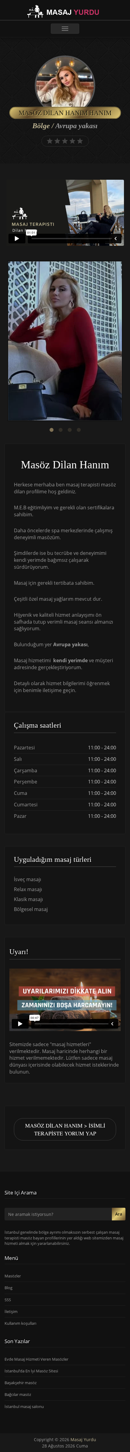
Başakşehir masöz (21, 1382)
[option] (65, 341)
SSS (8, 1299)
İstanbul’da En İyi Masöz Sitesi (31, 1371)
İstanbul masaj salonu (24, 1406)
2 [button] (60, 430)
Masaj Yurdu (83, 1439)
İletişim (11, 1311)
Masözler (13, 1276)
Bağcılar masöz (18, 1394)
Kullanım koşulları (20, 1323)
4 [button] (79, 430)
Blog (8, 1287)
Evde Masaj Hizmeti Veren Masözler (36, 1359)
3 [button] (70, 430)
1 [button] (51, 430)
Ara (118, 1214)
